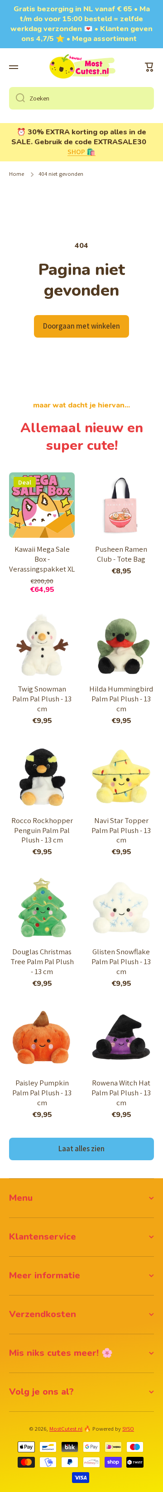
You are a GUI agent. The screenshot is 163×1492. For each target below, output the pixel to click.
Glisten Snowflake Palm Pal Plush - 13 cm (121, 961)
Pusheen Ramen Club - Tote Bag (121, 554)
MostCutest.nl (65, 1429)
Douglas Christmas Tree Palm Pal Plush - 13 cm (42, 961)
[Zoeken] (17, 98)
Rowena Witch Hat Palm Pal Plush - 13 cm (121, 1093)
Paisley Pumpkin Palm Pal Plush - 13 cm (42, 1093)
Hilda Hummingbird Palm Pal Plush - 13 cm (121, 699)
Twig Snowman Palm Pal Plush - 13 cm (42, 699)
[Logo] (81, 67)
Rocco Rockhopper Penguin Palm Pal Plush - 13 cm (42, 830)
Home (16, 174)
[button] (149, 67)
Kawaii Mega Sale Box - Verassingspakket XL (42, 559)
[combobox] (81, 98)
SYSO (128, 1429)
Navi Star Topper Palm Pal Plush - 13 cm (121, 830)
